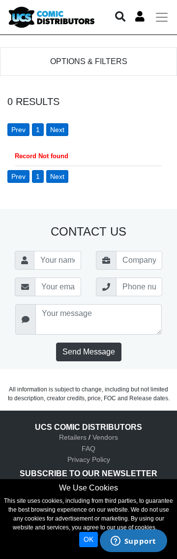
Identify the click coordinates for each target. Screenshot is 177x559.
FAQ (88, 449)
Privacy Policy (88, 459)
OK (88, 539)
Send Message (88, 352)
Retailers (73, 437)
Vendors (105, 437)
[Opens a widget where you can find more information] (133, 541)
